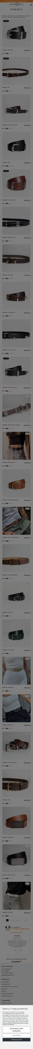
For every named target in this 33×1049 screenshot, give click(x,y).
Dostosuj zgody (16, 1035)
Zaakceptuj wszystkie (16, 1039)
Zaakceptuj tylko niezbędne (16, 1029)
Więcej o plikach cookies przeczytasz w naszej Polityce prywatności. (15, 1023)
